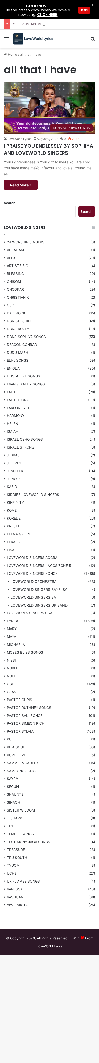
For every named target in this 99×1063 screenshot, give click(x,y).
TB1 (10, 826)
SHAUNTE (15, 794)
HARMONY (15, 416)
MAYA (11, 637)
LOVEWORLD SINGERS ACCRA (32, 558)
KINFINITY (15, 502)
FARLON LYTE (18, 408)
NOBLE (12, 668)
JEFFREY (14, 463)
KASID (12, 487)
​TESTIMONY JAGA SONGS (28, 842)
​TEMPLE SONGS (20, 834)
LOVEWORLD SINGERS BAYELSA (39, 589)
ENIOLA (13, 368)
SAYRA (12, 779)
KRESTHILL (16, 526)
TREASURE (16, 850)
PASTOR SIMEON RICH (25, 723)
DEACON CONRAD (22, 345)
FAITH (12, 392)
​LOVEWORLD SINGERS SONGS (32, 573)
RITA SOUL (16, 747)
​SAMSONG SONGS (22, 771)
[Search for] (92, 41)
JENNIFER (15, 471)
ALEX (11, 258)
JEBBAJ (13, 455)
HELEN (12, 424)
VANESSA (15, 889)
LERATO (13, 542)
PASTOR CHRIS (19, 700)
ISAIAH (12, 431)
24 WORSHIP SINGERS (25, 242)
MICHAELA (16, 644)
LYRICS (13, 621)
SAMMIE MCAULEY (22, 763)
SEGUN (13, 787)
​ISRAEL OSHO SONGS (25, 439)
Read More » (20, 185)
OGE (10, 684)
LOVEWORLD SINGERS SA (33, 597)
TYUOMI (14, 865)
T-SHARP (14, 818)
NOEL (11, 676)
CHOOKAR (15, 289)
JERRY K (14, 479)
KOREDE (14, 518)
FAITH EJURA (18, 400)
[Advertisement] (49, 100)
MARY (12, 629)
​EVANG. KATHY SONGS (26, 384)
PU (9, 739)
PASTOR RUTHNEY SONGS (29, 708)
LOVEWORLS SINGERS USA (29, 613)
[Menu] (6, 41)
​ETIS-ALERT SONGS (23, 376)
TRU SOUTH (17, 858)
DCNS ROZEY (18, 329)
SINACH (13, 802)
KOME (12, 510)
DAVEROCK (16, 313)
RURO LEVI (16, 755)
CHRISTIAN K (18, 297)
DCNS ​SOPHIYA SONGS (26, 337)
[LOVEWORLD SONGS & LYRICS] (33, 38)
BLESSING (15, 274)
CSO (10, 305)
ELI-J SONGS (17, 360)
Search (9, 203)
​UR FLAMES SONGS (23, 881)
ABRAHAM (15, 250)
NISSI (11, 660)
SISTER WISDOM (21, 810)
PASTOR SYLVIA (20, 731)
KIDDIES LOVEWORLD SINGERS (33, 495)
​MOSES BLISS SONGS (25, 652)
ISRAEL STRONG (20, 447)
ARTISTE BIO (17, 266)
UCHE (11, 873)
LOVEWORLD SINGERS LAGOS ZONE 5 (39, 566)
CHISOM (14, 281)
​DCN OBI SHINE (20, 321)
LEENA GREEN (18, 534)
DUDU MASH (17, 353)
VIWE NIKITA (17, 905)
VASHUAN (15, 897)
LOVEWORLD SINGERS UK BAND (39, 605)
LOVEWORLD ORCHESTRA (34, 581)
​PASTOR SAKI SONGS (25, 716)
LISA (10, 550)
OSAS (11, 692)
